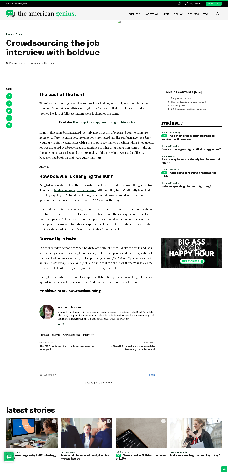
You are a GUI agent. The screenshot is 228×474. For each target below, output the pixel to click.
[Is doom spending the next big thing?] (196, 433)
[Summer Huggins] (46, 315)
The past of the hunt (181, 98)
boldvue (56, 334)
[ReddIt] (9, 118)
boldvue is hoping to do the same (75, 190)
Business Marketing (170, 132)
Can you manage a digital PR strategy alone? (191, 149)
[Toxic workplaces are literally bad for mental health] (86, 433)
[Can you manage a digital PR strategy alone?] (32, 433)
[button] (217, 13)
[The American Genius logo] (41, 14)
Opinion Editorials (170, 169)
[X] (9, 103)
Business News (14, 34)
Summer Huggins (44, 63)
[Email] (9, 125)
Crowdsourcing (71, 334)
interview (88, 334)
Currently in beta (179, 105)
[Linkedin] (9, 111)
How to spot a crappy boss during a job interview (104, 122)
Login (152, 374)
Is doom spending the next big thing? (186, 186)
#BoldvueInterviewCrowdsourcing (188, 109)
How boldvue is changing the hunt (188, 102)
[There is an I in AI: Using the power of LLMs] (141, 433)
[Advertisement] (191, 213)
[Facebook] (9, 96)
